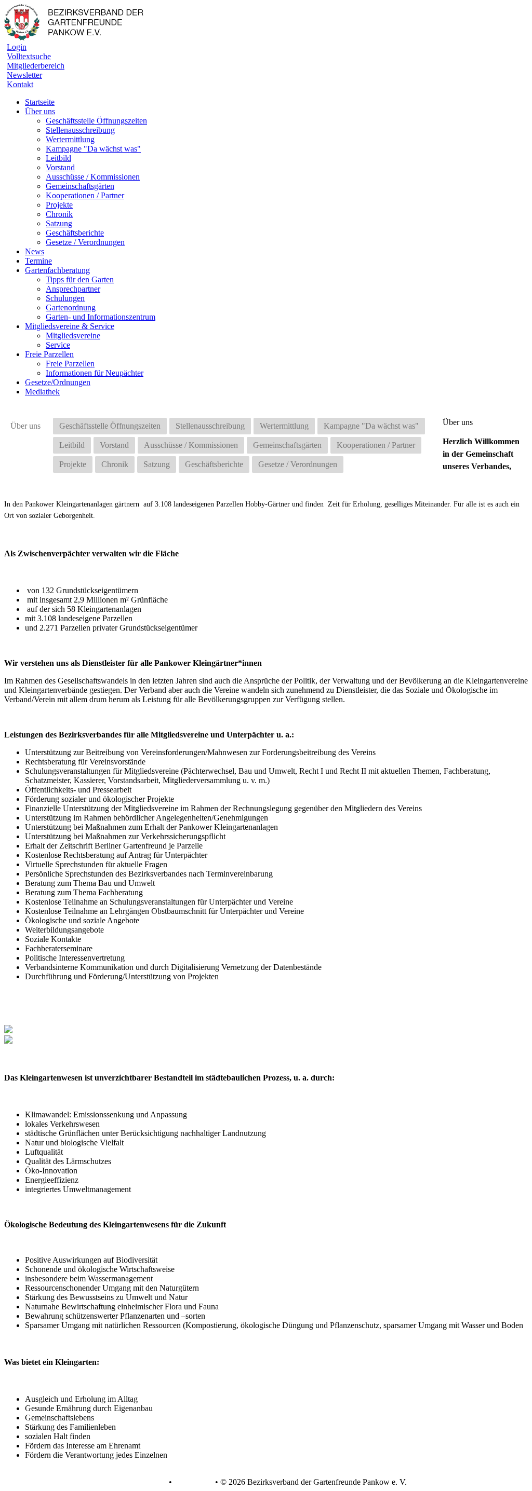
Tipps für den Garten (80, 279)
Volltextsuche (29, 56)
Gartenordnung (71, 307)
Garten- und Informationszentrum (100, 316)
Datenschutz (146, 1482)
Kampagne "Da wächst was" (93, 148)
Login (16, 47)
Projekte (59, 204)
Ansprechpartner (73, 288)
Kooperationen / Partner (85, 195)
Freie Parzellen (70, 363)
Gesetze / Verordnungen (85, 242)
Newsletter (24, 75)
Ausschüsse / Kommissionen (93, 176)
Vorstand (60, 167)
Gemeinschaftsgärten (80, 186)
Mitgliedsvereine (73, 335)
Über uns (25, 425)
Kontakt (20, 84)
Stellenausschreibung (80, 130)
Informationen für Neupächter (94, 372)
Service (58, 344)
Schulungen (65, 298)
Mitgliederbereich (35, 65)
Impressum (192, 1482)
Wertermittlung (70, 139)
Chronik (59, 214)
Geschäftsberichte (75, 232)
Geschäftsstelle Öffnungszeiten (96, 120)
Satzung (59, 223)
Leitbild (58, 158)
